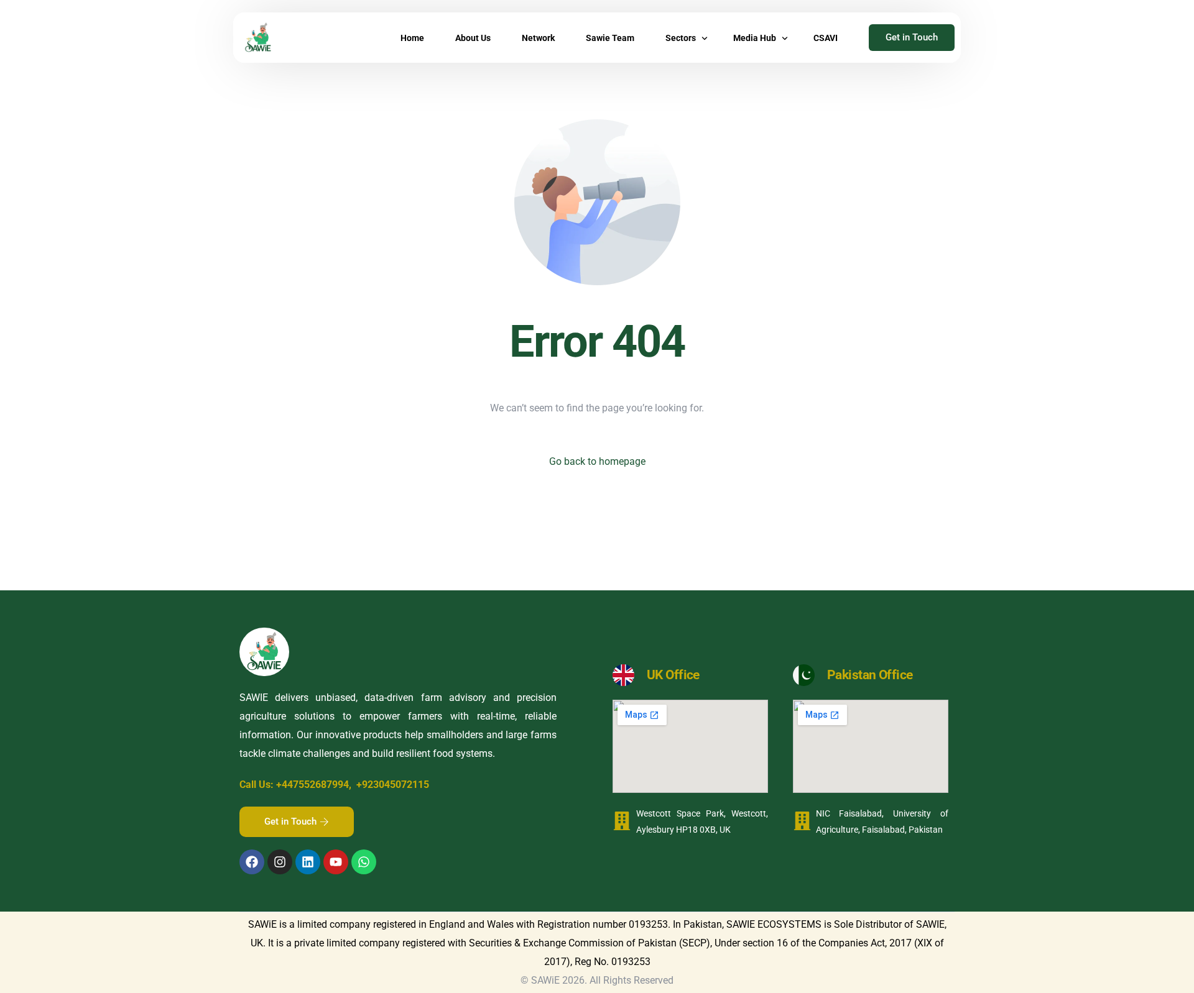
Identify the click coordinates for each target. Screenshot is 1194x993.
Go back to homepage (597, 461)
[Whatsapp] (363, 861)
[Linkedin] (307, 861)
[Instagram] (279, 861)
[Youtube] (335, 861)
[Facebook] (251, 861)
